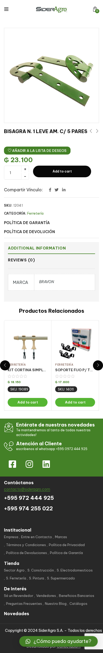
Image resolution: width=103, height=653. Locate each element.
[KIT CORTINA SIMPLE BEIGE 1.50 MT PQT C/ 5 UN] (28, 342)
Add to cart (62, 171)
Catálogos (78, 603)
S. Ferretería (16, 578)
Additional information (37, 248)
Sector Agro (14, 570)
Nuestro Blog (56, 603)
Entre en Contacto (36, 537)
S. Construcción (40, 570)
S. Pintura (36, 578)
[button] (95, 9)
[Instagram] (29, 464)
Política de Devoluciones (26, 553)
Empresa (11, 537)
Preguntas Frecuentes (24, 603)
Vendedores (46, 595)
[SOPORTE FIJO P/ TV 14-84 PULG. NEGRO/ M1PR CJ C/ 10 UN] (75, 342)
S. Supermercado (61, 578)
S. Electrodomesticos (75, 570)
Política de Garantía (66, 553)
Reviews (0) (21, 260)
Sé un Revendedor (18, 595)
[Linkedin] (46, 464)
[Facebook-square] (12, 464)
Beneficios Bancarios (76, 595)
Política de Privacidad (67, 545)
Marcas (61, 537)
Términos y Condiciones (26, 545)
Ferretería (35, 213)
